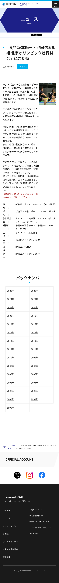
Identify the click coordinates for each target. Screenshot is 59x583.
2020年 (10, 315)
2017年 (34, 324)
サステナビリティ (10, 541)
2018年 (10, 324)
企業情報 (6, 510)
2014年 (10, 340)
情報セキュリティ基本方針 (39, 521)
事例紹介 (6, 533)
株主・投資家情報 (10, 549)
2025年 (34, 290)
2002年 (10, 390)
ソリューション (9, 526)
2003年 (34, 382)
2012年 (10, 349)
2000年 (10, 399)
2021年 (34, 307)
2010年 (10, 357)
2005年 (34, 374)
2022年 (10, 307)
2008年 (10, 366)
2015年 (34, 332)
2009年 (34, 357)
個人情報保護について (38, 515)
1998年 (10, 407)
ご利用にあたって (36, 509)
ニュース (6, 518)
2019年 (34, 315)
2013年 (34, 340)
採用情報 (6, 557)
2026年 (10, 290)
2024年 (10, 299)
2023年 (34, 299)
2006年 (10, 374)
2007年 (34, 366)
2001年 (34, 390)
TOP (4, 447)
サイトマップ (34, 533)
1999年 (34, 399)
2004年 (10, 382)
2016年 (10, 332)
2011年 (34, 349)
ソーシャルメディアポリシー (40, 527)
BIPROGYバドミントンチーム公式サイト (29, 4)
